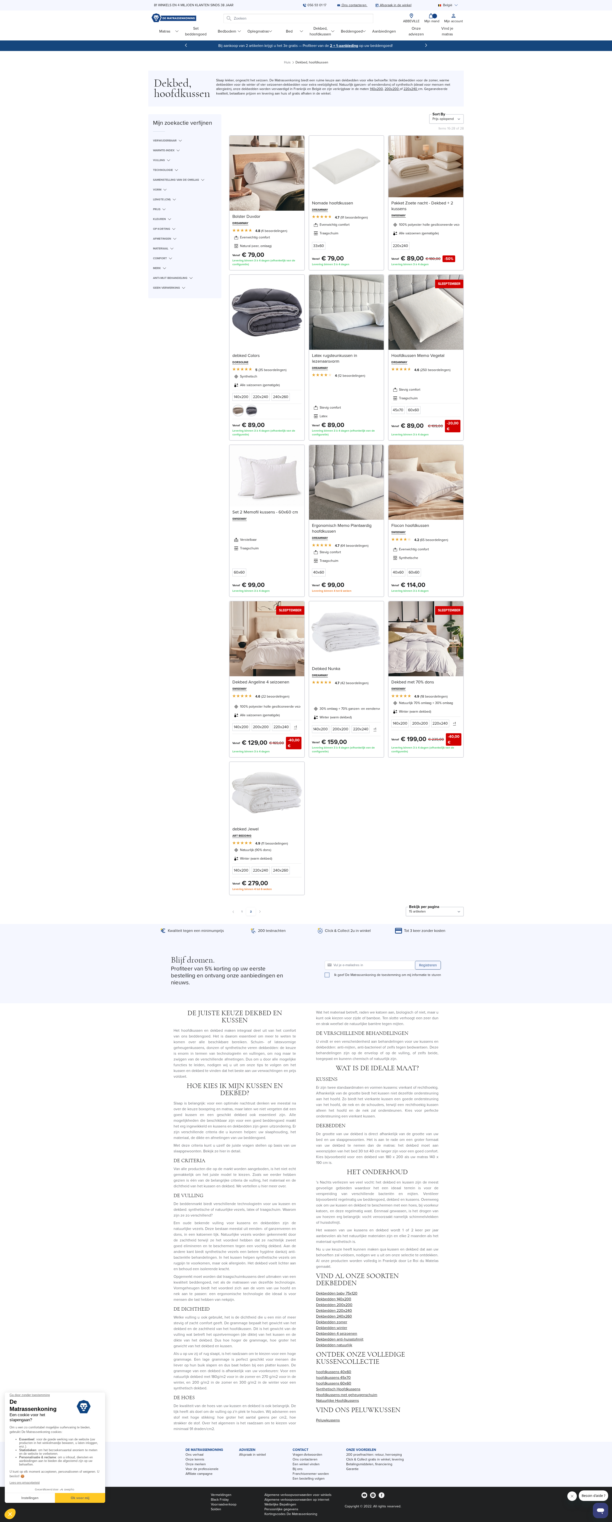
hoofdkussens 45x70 (333, 1377)
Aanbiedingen (384, 31)
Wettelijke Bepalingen (280, 1504)
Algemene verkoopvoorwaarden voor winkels (298, 1494)
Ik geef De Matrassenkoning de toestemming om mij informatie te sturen (387, 975)
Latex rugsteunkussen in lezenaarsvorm (334, 358)
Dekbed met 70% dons (412, 682)
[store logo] (173, 18)
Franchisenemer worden (311, 1473)
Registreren (428, 965)
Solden (216, 1509)
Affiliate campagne (199, 1473)
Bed (289, 31)
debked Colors (246, 355)
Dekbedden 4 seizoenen (336, 1333)
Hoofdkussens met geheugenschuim (346, 1395)
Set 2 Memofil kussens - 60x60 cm (265, 512)
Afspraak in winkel (252, 1454)
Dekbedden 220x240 (334, 1310)
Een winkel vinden (306, 1464)
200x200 (392, 88)
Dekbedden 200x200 (334, 1305)
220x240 (411, 88)
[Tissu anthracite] (251, 410)
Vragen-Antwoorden (307, 1454)
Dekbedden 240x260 (334, 1316)
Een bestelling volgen (309, 1478)
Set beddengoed (196, 31)
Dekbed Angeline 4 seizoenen (260, 682)
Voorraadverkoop (223, 1504)
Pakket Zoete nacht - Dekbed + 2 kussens (422, 206)
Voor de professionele (202, 1468)
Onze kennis (195, 1459)
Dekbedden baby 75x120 (336, 1293)
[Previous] (186, 45)
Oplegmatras (258, 31)
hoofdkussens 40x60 (333, 1372)
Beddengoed (352, 31)
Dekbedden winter (331, 1327)
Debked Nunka (326, 668)
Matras (164, 31)
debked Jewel (245, 829)
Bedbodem (227, 31)
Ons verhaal (194, 1454)
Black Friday (220, 1499)
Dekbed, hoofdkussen (320, 31)
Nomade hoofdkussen (332, 203)
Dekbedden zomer (331, 1322)
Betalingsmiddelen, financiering (369, 1464)
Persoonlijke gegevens (281, 1509)
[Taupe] (238, 410)
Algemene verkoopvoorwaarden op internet (296, 1499)
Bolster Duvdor (246, 216)
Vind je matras (447, 31)
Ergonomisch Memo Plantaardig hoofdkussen (342, 528)
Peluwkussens (328, 1420)
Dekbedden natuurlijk (334, 1345)
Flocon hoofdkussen (410, 525)
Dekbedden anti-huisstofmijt (339, 1339)
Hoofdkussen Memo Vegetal (417, 355)
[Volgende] (426, 45)
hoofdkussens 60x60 (333, 1383)
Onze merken (196, 1464)
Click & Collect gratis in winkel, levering (375, 1459)
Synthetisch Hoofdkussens (338, 1389)
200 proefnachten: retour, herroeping (374, 1454)
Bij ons (298, 1468)
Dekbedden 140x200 (333, 1299)
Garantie (352, 1468)
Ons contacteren (305, 1459)
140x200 (376, 88)
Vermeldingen (221, 1494)
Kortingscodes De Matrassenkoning (290, 1513)
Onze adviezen (416, 31)
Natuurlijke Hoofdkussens (337, 1400)
